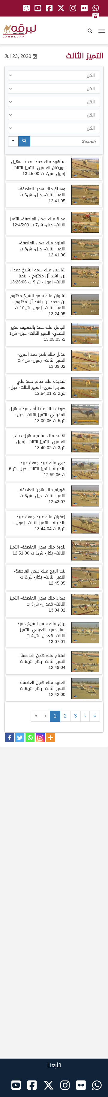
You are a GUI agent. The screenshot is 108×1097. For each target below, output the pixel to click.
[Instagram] (40, 737)
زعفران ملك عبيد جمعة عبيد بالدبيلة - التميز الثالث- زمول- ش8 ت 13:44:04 (39, 523)
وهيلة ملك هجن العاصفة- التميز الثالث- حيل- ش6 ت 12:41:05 (41, 195)
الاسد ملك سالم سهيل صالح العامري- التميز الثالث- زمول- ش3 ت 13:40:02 (39, 442)
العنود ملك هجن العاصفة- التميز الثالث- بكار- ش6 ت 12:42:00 (42, 688)
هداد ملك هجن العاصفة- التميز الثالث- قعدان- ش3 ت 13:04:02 (37, 604)
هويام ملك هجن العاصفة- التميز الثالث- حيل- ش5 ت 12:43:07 (41, 496)
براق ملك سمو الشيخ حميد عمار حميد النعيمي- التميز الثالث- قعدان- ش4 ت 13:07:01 (41, 633)
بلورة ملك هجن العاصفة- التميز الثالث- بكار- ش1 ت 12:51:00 (37, 550)
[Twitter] (19, 737)
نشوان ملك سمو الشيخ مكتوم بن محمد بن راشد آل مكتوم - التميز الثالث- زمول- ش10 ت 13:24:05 (37, 305)
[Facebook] (9, 737)
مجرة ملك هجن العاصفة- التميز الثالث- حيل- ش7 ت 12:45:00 (37, 222)
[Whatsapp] (30, 737)
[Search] (24, 141)
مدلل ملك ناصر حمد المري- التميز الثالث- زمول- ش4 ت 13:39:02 (41, 360)
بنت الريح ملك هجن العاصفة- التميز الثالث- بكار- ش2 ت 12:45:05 (39, 577)
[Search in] (13, 141)
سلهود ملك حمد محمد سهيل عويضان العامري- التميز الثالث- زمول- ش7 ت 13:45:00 (38, 168)
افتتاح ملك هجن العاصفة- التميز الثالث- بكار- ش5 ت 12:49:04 (42, 661)
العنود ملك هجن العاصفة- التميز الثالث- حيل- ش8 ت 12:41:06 (42, 249)
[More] (50, 737)
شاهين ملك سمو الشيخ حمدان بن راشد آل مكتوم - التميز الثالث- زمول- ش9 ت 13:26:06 (37, 276)
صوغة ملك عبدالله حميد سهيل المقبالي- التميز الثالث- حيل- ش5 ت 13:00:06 (37, 415)
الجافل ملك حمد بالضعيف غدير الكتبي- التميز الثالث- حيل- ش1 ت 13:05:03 (37, 333)
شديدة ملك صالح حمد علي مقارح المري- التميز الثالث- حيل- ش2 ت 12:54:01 (37, 387)
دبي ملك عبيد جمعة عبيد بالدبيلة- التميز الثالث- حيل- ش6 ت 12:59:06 (37, 469)
